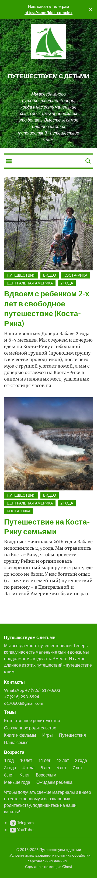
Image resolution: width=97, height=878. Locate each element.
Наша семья (16, 742)
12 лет (63, 760)
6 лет (61, 767)
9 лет (25, 774)
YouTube (24, 829)
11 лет (44, 760)
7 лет (77, 767)
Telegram (25, 822)
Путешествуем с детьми (48, 76)
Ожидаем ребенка (54, 782)
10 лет (26, 760)
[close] (90, 9)
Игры (47, 735)
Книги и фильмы (20, 735)
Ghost (67, 866)
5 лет (45, 767)
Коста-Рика (75, 275)
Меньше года (17, 782)
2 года (66, 283)
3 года (10, 767)
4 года (28, 767)
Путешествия (21, 275)
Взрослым (46, 774)
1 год (9, 760)
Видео (49, 275)
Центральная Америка (30, 283)
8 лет (9, 774)
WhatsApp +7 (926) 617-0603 (32, 690)
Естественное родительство (32, 720)
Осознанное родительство (30, 727)
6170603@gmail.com (23, 703)
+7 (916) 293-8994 (21, 696)
